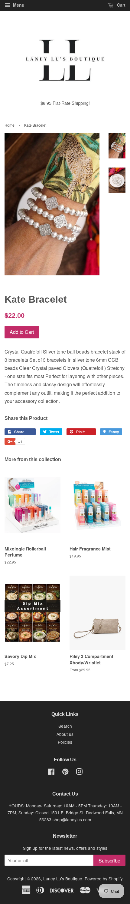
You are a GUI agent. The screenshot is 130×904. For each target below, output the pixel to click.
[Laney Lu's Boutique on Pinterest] (65, 772)
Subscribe (109, 860)
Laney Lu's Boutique (62, 879)
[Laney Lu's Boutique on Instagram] (79, 772)
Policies (65, 742)
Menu (18, 5)
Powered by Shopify (104, 879)
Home (10, 125)
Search (65, 726)
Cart (120, 5)
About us (65, 734)
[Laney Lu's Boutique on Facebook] (51, 772)
